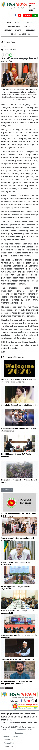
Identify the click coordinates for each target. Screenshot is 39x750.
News (17, 22)
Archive (27, 15)
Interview (7, 30)
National (6, 730)
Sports (18, 30)
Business (28, 22)
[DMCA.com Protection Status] (6, 688)
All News (22, 34)
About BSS (8, 740)
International (14, 26)
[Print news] (10, 55)
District (27, 26)
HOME (9, 22)
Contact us (8, 746)
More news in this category (14, 357)
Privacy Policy (9, 743)
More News (7, 490)
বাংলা (35, 15)
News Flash (10, 42)
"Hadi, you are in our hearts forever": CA (17, 659)
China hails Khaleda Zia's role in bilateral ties (19, 405)
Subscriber (31, 30)
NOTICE (12, 34)
